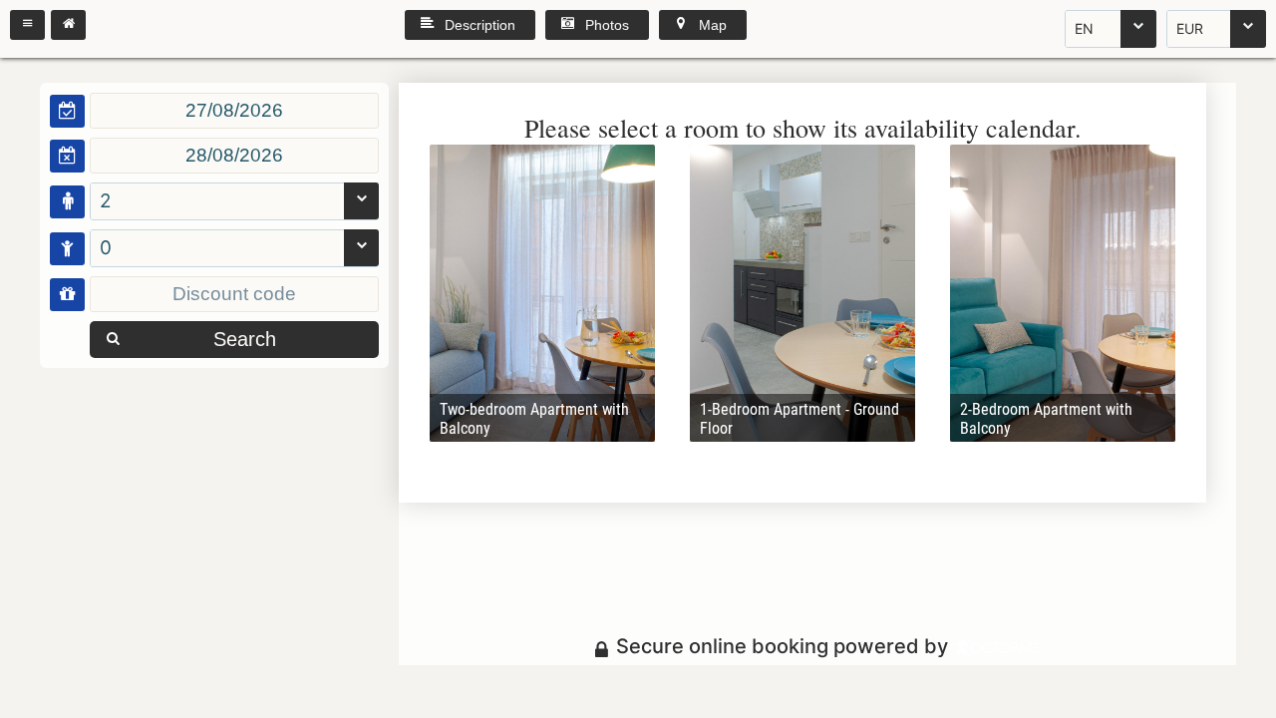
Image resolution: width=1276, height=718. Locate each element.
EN (1084, 28)
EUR (1189, 28)
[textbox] (234, 111)
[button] (27, 25)
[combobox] (1110, 29)
